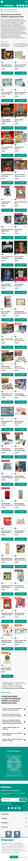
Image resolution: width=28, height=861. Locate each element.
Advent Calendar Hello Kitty (21, 202)
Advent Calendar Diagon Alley (5, 312)
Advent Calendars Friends (14, 770)
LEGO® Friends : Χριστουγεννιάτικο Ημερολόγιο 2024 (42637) (6, 367)
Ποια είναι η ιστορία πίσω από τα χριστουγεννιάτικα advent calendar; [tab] (11, 715)
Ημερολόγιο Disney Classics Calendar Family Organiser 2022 (6, 531)
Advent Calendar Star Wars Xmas (7, 257)
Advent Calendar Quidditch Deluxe (6, 120)
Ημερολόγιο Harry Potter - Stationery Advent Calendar (6, 668)
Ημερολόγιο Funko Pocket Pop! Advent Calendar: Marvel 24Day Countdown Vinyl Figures (6, 65)
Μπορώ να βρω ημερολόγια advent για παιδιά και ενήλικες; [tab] (12, 740)
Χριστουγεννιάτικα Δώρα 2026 (10, 9)
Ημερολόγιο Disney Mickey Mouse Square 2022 (20, 559)
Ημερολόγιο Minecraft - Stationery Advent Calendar (7, 614)
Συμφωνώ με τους (13, 803)
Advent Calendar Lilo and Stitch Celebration (7, 476)
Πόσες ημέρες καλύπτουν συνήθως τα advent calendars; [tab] (12, 734)
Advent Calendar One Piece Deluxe (7, 148)
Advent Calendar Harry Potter (5, 202)
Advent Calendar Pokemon (19, 148)
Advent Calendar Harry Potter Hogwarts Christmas (20, 422)
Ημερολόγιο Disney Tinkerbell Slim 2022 (6, 559)
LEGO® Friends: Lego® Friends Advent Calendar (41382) (21, 641)
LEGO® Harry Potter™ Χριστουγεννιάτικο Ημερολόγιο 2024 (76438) (7, 394)
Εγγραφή (23, 799)
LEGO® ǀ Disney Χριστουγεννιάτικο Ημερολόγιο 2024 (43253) (20, 339)
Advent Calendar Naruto (19, 120)
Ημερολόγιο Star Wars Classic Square (7, 230)
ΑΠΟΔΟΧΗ (14, 857)
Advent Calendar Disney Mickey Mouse (7, 504)
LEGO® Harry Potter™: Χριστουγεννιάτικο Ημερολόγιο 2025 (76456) (20, 230)
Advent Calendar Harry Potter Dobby (20, 449)
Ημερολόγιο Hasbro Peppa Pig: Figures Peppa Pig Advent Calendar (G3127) (6, 641)
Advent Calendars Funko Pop (14, 756)
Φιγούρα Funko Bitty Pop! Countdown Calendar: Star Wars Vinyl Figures (20, 93)
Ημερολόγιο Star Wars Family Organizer (7, 586)
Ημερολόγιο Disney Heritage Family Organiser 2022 (20, 531)
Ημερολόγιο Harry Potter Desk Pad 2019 (20, 312)
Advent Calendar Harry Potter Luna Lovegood (19, 586)
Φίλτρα (6, 45)
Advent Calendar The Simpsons (7, 422)
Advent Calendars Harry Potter (14, 766)
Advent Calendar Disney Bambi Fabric (20, 504)
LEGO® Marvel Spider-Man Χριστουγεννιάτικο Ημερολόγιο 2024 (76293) (7, 339)
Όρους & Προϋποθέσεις (18, 803)
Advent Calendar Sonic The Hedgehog (20, 394)
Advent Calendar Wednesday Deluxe (6, 449)
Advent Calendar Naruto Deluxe (19, 257)
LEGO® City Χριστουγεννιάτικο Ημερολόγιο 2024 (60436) (20, 367)
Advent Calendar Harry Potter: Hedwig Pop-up (20, 476)
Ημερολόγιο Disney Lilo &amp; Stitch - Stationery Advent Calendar (20, 614)
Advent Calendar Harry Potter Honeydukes (19, 285)
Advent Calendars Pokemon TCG (14, 775)
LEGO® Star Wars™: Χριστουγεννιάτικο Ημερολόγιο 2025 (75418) (20, 175)
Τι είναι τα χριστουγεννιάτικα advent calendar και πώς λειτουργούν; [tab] (12, 709)
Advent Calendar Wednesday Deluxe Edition (6, 285)
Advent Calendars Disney (14, 761)
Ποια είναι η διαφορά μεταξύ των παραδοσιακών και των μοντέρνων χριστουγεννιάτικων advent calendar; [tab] (12, 721)
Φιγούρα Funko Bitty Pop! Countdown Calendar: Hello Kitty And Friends (20, 65)
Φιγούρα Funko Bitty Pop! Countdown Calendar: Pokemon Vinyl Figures (7, 93)
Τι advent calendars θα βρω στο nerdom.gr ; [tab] (10, 728)
